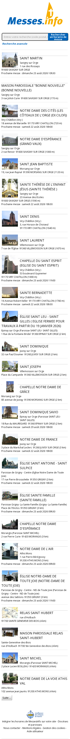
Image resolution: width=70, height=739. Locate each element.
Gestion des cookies (54, 728)
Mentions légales (31, 728)
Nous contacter (12, 728)
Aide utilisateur (35, 731)
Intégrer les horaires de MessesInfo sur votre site (29, 721)
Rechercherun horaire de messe (58, 37)
